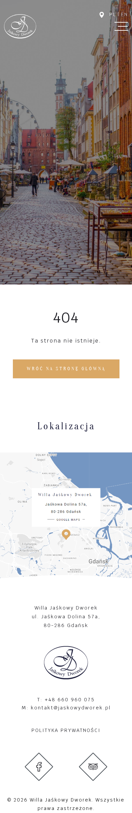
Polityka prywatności (66, 730)
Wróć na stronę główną (66, 369)
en (124, 14)
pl (112, 14)
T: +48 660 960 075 (66, 699)
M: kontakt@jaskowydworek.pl (66, 707)
